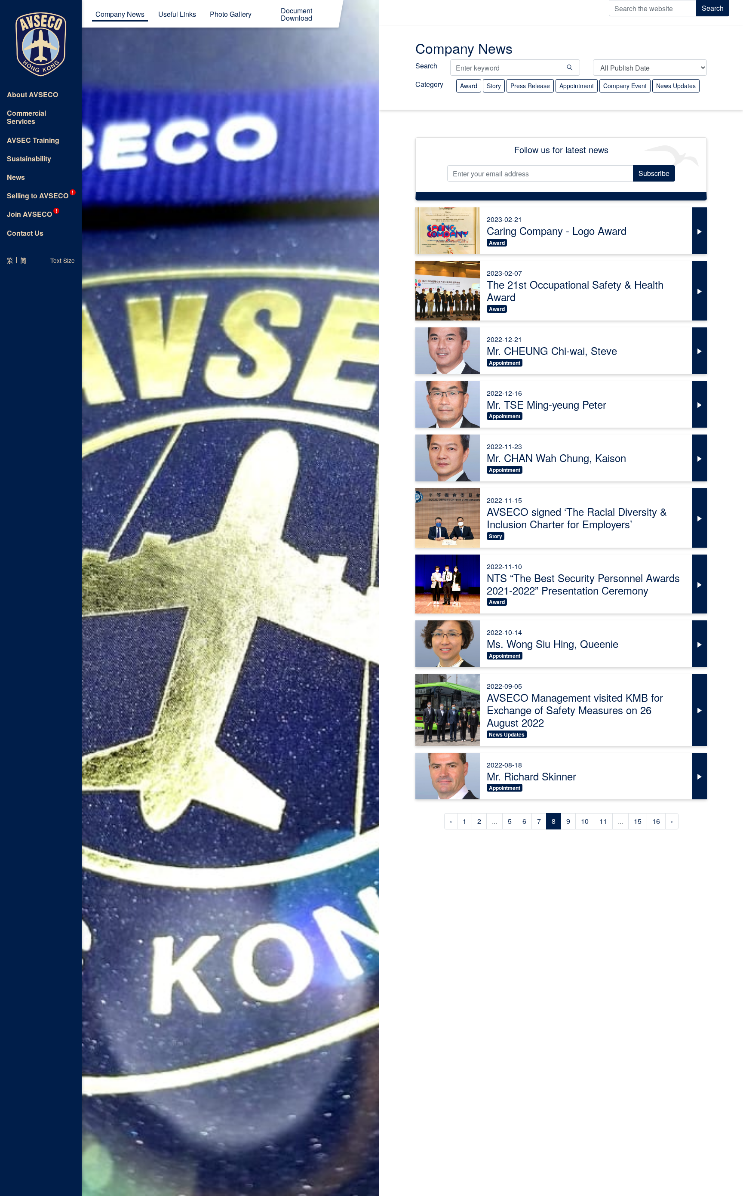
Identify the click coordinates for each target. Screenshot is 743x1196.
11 (603, 821)
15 (638, 821)
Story (494, 85)
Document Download (296, 15)
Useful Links (177, 14)
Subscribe (654, 173)
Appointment (576, 85)
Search (713, 8)
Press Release (530, 85)
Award (468, 85)
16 (656, 821)
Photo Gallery (231, 14)
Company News (119, 14)
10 (585, 821)
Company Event (625, 85)
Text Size (62, 260)
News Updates (676, 85)
